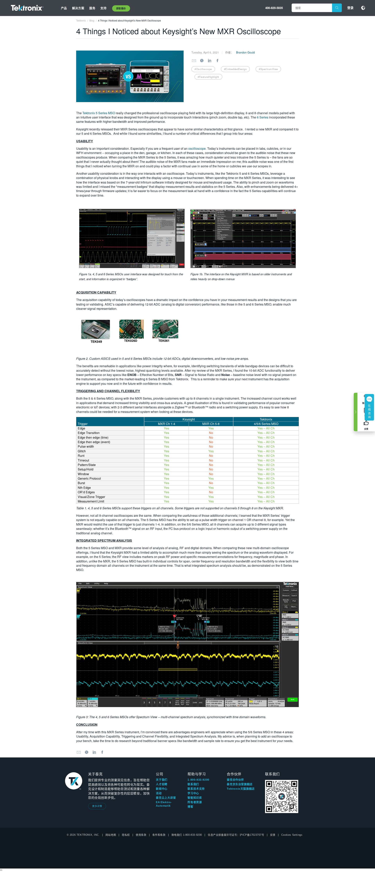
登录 (350, 7)
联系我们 (193, 784)
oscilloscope (197, 148)
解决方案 (78, 8)
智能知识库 (195, 797)
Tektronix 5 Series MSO (98, 113)
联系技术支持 (196, 788)
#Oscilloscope (203, 69)
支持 (103, 8)
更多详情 (97, 806)
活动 (159, 793)
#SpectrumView (268, 69)
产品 (64, 8)
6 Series (262, 117)
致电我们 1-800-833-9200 (186, 834)
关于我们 (161, 779)
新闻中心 (161, 788)
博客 (190, 806)
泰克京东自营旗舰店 (239, 784)
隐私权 (126, 834)
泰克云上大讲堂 (166, 797)
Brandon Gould (245, 52)
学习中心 (193, 793)
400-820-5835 (274, 8)
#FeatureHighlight (208, 77)
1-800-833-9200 (198, 779)
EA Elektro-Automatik (164, 804)
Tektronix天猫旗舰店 (240, 788)
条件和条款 (159, 834)
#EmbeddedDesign (235, 69)
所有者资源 (195, 802)
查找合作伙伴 (235, 779)
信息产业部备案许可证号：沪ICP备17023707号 (236, 834)
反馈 (272, 834)
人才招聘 (161, 784)
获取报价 (121, 8)
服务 (92, 8)
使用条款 (141, 834)
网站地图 (110, 834)
